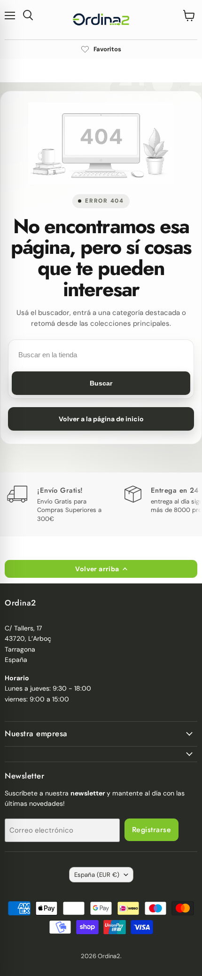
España (96, 875)
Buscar (101, 383)
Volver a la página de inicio (101, 419)
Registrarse (151, 829)
